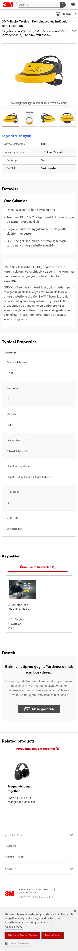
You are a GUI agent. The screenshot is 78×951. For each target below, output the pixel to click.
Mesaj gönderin (43, 709)
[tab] (38, 567)
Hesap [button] (66, 14)
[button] (17, 943)
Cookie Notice (13, 926)
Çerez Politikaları (28, 892)
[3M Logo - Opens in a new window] (8, 5)
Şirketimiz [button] (14, 835)
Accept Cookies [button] (52, 935)
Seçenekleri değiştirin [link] (17, 136)
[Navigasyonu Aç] (73, 4)
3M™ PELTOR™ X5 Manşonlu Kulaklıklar (21, 800)
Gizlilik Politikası (44, 889)
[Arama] (63, 5)
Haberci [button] (12, 846)
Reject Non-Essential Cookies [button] (22, 935)
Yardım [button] (11, 868)
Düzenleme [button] (14, 857)
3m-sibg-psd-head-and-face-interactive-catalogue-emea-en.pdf (22, 607)
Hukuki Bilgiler (26, 889)
